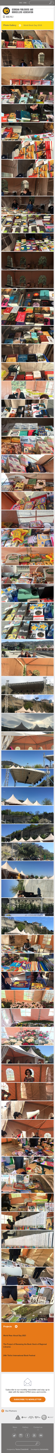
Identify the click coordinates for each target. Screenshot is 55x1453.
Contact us (38, 1427)
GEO (20, 2)
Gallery (25, 1427)
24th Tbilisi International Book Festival (19, 1355)
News (15, 1427)
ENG (24, 2)
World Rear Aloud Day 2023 (14, 1336)
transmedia (44, 1449)
